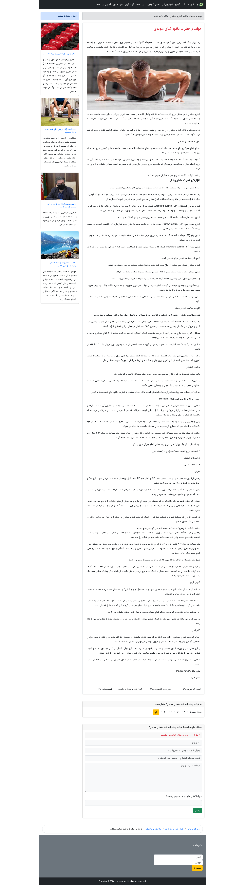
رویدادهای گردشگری (134, 4)
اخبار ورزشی (167, 4)
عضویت (197, 868)
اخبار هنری (118, 4)
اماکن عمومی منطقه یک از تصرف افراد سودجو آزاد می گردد (62, 205)
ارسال (197, 810)
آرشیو (177, 4)
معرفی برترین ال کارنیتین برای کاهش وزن (60, 53)
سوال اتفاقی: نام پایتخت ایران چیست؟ (184, 796)
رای (156, 712)
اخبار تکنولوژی (153, 4)
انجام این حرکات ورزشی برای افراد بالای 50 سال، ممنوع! (61, 131)
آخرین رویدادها (103, 4)
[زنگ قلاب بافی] (193, 4)
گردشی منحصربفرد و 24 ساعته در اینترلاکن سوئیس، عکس (63, 264)
